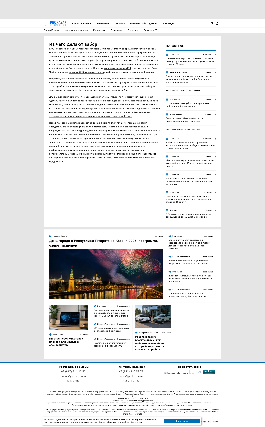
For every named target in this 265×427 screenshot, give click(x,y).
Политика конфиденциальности (203, 422)
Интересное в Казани (179, 72)
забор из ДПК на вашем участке (86, 72)
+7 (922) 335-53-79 (131, 371)
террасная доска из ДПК (117, 68)
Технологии (174, 99)
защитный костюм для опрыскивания (183, 90)
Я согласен (182, 421)
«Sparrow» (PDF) (135, 414)
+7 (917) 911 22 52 (73, 371)
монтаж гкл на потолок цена (178, 129)
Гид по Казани (175, 114)
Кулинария (174, 54)
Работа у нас (131, 380)
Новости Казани (60, 236)
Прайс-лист (73, 380)
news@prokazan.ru (131, 376)
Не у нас (173, 210)
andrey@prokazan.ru (73, 376)
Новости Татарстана (181, 257)
